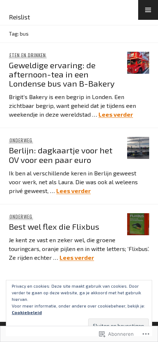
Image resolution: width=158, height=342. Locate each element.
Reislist (19, 17)
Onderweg (21, 140)
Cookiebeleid (27, 312)
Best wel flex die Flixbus (54, 227)
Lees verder (115, 114)
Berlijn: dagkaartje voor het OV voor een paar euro (60, 154)
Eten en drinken (28, 55)
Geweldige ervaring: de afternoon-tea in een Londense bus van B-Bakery (62, 74)
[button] (148, 10)
